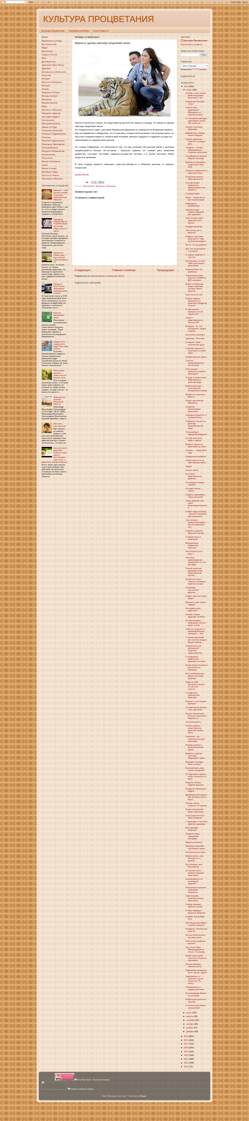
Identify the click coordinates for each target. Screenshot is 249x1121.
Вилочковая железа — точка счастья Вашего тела (59, 374)
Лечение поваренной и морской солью (196, 171)
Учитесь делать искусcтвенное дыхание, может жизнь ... (194, 729)
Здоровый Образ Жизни (53, 65)
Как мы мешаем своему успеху (193, 965)
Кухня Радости (101, 31)
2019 (186, 1051)
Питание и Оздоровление (54, 134)
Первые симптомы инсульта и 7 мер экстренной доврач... (196, 238)
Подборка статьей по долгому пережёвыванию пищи (195, 424)
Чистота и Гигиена (50, 175)
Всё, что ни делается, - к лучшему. (196, 250)
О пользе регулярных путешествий (196, 1006)
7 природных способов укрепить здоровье (196, 822)
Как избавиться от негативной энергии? (194, 881)
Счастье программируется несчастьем (195, 363)
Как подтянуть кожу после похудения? (195, 769)
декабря (190, 1031)
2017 (186, 1044)
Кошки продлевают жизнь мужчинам (195, 810)
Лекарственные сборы (196, 357)
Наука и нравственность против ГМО (194, 320)
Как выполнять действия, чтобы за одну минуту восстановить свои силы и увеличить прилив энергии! (54, 455)
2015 (186, 1036)
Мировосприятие (50, 103)
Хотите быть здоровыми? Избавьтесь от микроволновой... (195, 111)
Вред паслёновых (194, 842)
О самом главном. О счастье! (195, 256)
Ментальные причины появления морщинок (196, 889)
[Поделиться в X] (97, 182)
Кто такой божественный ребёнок (193, 476)
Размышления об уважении (194, 270)
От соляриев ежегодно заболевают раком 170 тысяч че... (196, 120)
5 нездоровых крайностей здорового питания (196, 659)
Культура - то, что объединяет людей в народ (196, 328)
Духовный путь (48, 61)
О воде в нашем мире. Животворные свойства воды (196, 379)
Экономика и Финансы (52, 179)
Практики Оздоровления (53, 141)
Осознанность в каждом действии (195, 988)
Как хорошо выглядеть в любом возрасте (196, 924)
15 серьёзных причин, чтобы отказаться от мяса (196, 776)
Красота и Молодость (52, 82)
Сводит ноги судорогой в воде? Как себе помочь (60, 345)
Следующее (82, 270)
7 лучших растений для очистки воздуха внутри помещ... (196, 639)
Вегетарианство (49, 44)
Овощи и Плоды (49, 127)
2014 (186, 86)
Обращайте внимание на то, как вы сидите (196, 971)
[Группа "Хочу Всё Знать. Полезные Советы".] (92, 1080)
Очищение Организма (52, 130)
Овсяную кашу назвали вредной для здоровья (195, 212)
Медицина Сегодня (51, 92)
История (46, 79)
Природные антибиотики (193, 204)
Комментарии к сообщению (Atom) (107, 276)
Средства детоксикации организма (193, 409)
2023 (186, 1067)
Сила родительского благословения (195, 816)
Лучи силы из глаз (194, 295)
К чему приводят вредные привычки (195, 911)
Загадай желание (194, 226)
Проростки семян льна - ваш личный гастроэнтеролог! (60, 257)
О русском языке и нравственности (194, 178)
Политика (46, 137)
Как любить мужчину (195, 335)
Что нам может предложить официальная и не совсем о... (195, 186)
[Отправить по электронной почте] (92, 182)
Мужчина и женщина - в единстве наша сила (196, 164)
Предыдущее (165, 270)
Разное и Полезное (51, 161)
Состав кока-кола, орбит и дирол (194, 439)
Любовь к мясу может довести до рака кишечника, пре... (196, 95)
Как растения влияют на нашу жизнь (196, 936)
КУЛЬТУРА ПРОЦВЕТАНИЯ (98, 19)
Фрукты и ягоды (49, 168)
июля (189, 1013)
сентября (191, 1020)
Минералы (47, 99)
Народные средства (51, 113)
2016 (186, 1040)
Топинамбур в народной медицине (196, 433)
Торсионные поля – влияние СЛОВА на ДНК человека (196, 277)
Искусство (46, 75)
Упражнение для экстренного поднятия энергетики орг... (194, 649)
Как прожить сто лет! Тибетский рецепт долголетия (195, 263)
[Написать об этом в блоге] (94, 182)
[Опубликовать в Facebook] (100, 182)
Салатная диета (193, 722)
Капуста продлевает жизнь (59, 315)
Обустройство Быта (51, 124)
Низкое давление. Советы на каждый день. (195, 141)
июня (189, 90)
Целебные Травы (50, 172)
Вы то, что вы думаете (196, 245)
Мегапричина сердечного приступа (192, 545)
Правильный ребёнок (196, 456)
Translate (202, 69)
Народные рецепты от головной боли (196, 416)
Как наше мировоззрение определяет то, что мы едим (196, 561)
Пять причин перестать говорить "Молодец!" (196, 371)
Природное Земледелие (53, 144)
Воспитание (89, 186)
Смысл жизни (192, 470)
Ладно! (189, 466)
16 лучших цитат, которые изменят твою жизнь (195, 872)
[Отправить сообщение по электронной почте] (87, 182)
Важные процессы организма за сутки (196, 445)
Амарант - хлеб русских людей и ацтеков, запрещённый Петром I (60, 195)
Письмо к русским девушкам (194, 128)
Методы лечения (50, 96)
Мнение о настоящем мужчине (196, 702)
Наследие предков (50, 117)
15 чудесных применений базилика (193, 695)
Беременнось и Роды (52, 41)
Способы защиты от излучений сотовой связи (196, 350)
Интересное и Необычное (54, 72)
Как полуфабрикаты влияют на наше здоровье (195, 675)
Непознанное (48, 120)
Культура (46, 86)
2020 (186, 1055)
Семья (45, 165)
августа (190, 1016)
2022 (186, 1063)
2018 (186, 1048)
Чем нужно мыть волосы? (193, 231)
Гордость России (49, 55)
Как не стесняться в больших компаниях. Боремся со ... (196, 715)
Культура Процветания (53, 31)
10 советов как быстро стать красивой (196, 708)
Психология (47, 158)
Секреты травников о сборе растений (195, 496)
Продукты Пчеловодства (53, 151)
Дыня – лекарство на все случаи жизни (195, 198)
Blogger (143, 1096)
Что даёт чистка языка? (193, 489)
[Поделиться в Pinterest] (103, 182)
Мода (44, 106)
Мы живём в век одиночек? (193, 609)
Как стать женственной (59, 425)
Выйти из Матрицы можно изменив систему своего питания (194, 287)
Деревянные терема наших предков (195, 134)
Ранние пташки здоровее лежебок (195, 615)
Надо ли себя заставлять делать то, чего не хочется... (195, 685)
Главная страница (123, 270)
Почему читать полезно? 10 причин (196, 804)
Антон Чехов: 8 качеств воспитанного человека (196, 667)
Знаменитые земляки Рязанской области (59, 400)
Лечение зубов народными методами (192, 836)
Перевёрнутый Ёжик (79, 31)
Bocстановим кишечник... (192, 829)
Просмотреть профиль (191, 44)
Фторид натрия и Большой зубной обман (194, 747)
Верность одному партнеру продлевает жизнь (195, 755)
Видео (45, 48)
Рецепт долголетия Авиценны (195, 401)
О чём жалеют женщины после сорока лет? (194, 311)
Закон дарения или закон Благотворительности (196, 504)
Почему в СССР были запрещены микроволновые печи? (60, 288)
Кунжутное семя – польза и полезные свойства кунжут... (196, 581)
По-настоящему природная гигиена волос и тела (196, 622)
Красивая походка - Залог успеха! (195, 763)
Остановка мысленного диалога (192, 589)
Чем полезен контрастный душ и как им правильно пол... (196, 523)
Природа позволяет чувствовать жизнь (195, 847)
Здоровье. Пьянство (195, 338)
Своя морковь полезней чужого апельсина (195, 898)
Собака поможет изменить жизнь (194, 905)
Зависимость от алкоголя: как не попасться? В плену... (194, 979)
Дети (44, 58)
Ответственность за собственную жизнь (196, 461)
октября (190, 1024)
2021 (186, 1059)
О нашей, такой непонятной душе (195, 343)
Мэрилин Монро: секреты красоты (195, 783)
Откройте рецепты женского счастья (195, 532)
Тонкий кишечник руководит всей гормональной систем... (194, 572)
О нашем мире (193, 194)
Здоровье (46, 68)
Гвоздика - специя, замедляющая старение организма (196, 149)
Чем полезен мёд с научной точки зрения (195, 220)
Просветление (48, 154)
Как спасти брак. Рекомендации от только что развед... (196, 949)
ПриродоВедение (50, 148)
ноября (190, 1028)
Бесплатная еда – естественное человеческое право (196, 388)
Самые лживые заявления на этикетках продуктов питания (196, 302)
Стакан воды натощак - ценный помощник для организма (196, 513)
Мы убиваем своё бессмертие (194, 865)
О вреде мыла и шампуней (193, 538)
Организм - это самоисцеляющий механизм (195, 738)
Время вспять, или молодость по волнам (194, 858)
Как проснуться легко (196, 852)
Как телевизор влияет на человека (196, 994)
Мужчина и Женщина (106, 186)
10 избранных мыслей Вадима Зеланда (196, 157)
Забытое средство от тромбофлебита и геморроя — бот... (195, 631)
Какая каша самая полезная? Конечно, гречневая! (196, 958)
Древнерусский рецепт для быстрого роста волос (196, 797)
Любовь (45, 89)
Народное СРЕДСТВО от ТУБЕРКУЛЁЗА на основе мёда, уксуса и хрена (60, 225)
